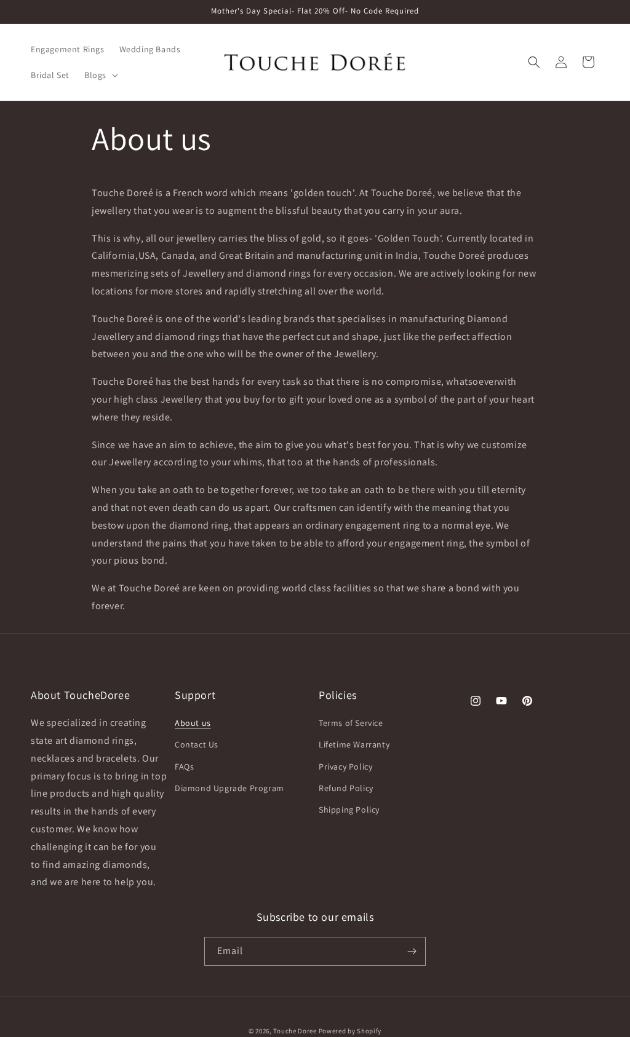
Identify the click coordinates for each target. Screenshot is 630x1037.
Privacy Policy (345, 766)
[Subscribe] (411, 951)
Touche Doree (294, 1031)
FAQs (184, 766)
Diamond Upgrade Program (229, 788)
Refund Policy (346, 788)
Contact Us (196, 744)
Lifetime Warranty (354, 744)
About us (193, 722)
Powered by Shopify (350, 1031)
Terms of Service (351, 722)
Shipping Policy (349, 809)
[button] (100, 75)
